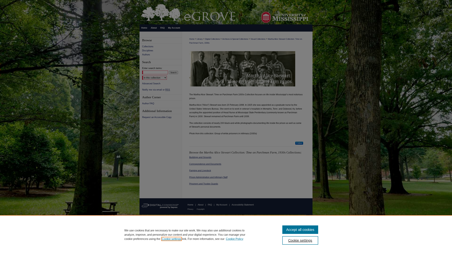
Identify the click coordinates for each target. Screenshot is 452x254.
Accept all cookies (300, 230)
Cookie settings (171, 238)
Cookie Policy (234, 238)
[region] (226, 234)
